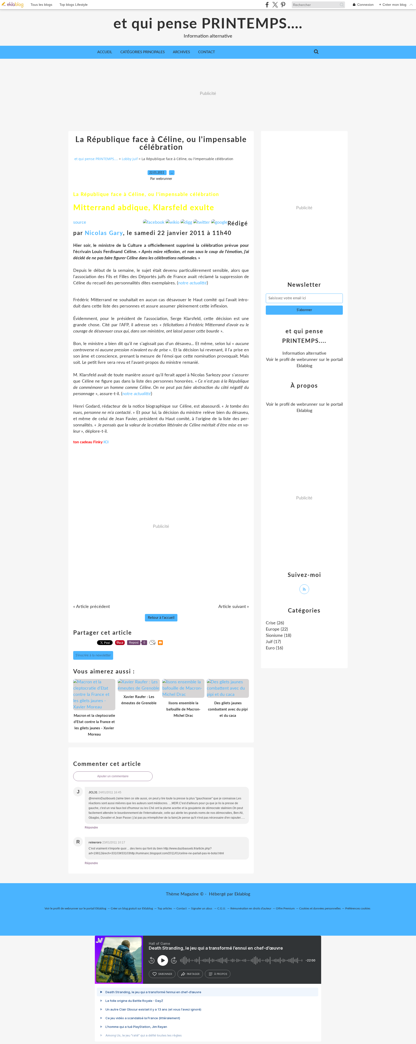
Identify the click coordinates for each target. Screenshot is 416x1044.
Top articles (164, 908)
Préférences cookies (357, 908)
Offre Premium (285, 908)
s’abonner (165, 973)
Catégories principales (142, 52)
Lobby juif (130, 159)
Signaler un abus (202, 908)
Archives (181, 52)
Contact (206, 52)
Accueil (104, 52)
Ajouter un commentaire (113, 776)
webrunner (307, 360)
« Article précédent (91, 607)
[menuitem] (105, 52)
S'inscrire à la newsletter (93, 655)
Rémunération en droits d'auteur (250, 908)
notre (192, 283)
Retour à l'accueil (161, 618)
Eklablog (242, 894)
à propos (220, 973)
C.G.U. (221, 908)
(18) (278, 635)
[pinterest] (283, 4)
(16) (274, 648)
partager (193, 973)
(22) (277, 629)
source (79, 222)
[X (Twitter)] (275, 4)
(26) (275, 623)
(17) (273, 642)
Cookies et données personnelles (320, 908)
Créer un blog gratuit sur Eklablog (132, 908)
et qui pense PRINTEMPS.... (208, 24)
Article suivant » (233, 607)
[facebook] (267, 4)
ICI (106, 442)
